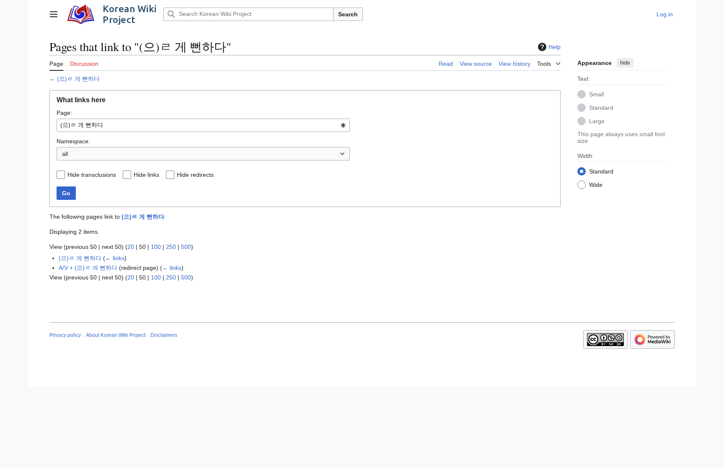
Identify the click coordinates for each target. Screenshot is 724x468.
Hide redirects (195, 174)
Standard (601, 107)
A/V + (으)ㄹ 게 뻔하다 (88, 267)
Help (554, 47)
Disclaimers (163, 335)
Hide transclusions (91, 174)
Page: (64, 112)
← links (114, 258)
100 (156, 246)
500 (186, 246)
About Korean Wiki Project (115, 335)
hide (625, 63)
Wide (595, 184)
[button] (53, 14)
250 (171, 246)
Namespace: (73, 141)
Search (348, 14)
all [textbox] (65, 153)
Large (597, 121)
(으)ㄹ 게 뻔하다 (78, 78)
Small (596, 94)
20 (130, 246)
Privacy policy (65, 335)
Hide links (146, 174)
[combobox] (203, 125)
